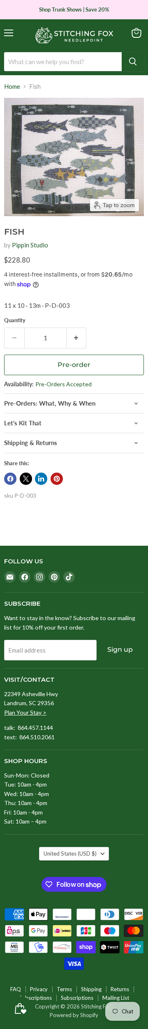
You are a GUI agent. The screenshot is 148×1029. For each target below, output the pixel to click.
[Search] (133, 61)
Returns (120, 989)
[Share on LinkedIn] (41, 479)
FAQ (15, 989)
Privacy (39, 989)
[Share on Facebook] (10, 479)
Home (12, 86)
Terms (64, 989)
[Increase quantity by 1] (77, 338)
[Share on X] (26, 479)
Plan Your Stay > (25, 712)
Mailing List (115, 997)
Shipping (91, 989)
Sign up (120, 649)
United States (70, 853)
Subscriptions (35, 997)
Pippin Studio (30, 245)
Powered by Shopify (74, 1015)
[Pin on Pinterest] (57, 479)
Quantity (14, 320)
